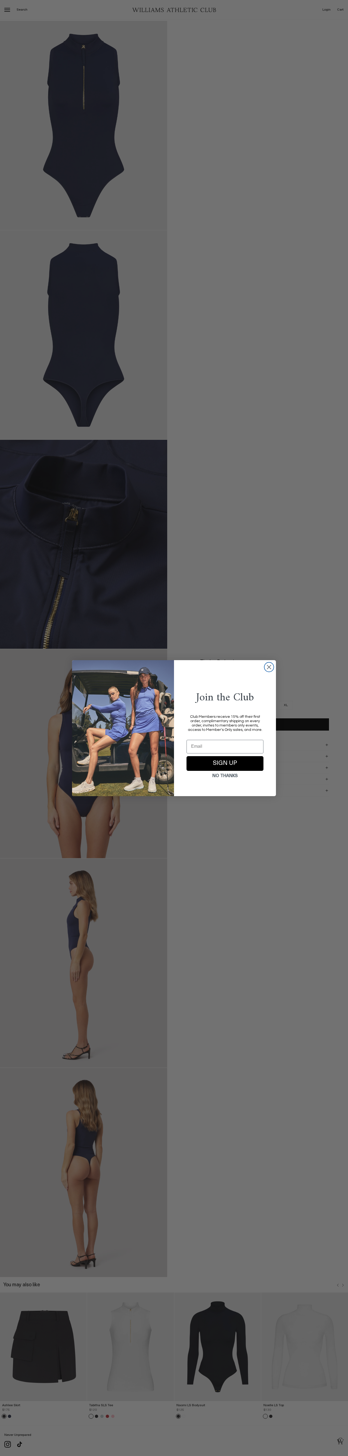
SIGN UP (225, 763)
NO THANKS (225, 776)
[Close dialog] (269, 667)
